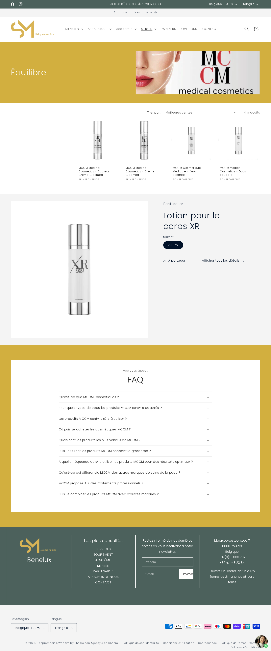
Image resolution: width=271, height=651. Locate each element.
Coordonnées (207, 643)
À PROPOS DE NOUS (103, 577)
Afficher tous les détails (221, 260)
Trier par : (154, 112)
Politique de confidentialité (141, 643)
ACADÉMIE (103, 560)
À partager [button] (176, 260)
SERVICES (103, 549)
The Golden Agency (88, 643)
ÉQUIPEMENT (103, 554)
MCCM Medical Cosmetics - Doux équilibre (233, 171)
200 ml (173, 245)
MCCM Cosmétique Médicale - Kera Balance (187, 171)
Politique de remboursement (240, 643)
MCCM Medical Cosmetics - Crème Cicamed (140, 171)
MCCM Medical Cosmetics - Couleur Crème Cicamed (94, 171)
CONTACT (103, 582)
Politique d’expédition (245, 647)
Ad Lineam (111, 643)
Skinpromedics (47, 643)
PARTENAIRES (103, 571)
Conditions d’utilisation (178, 643)
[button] (73, 28)
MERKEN (103, 565)
